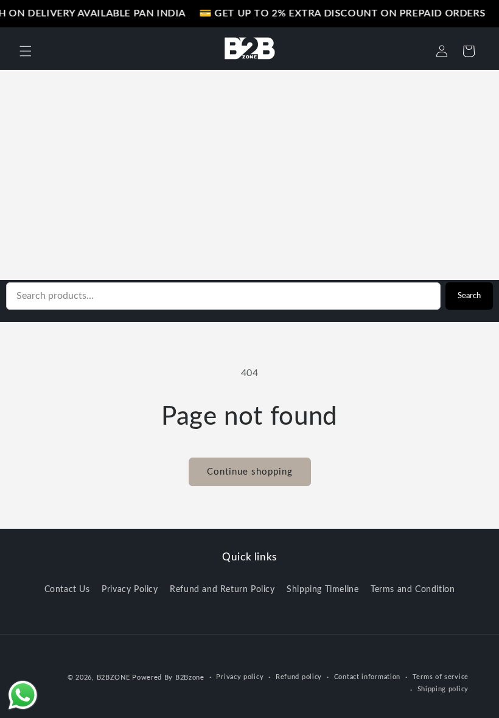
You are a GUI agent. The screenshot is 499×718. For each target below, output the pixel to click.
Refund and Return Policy (222, 589)
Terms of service (441, 677)
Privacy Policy (130, 589)
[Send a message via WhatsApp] (23, 695)
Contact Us (67, 589)
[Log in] (441, 51)
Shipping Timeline (322, 589)
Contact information (367, 677)
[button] (25, 51)
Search (469, 295)
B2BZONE (113, 677)
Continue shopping (250, 471)
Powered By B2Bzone (168, 677)
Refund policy (299, 677)
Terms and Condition (413, 589)
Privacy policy (239, 677)
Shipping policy (443, 689)
